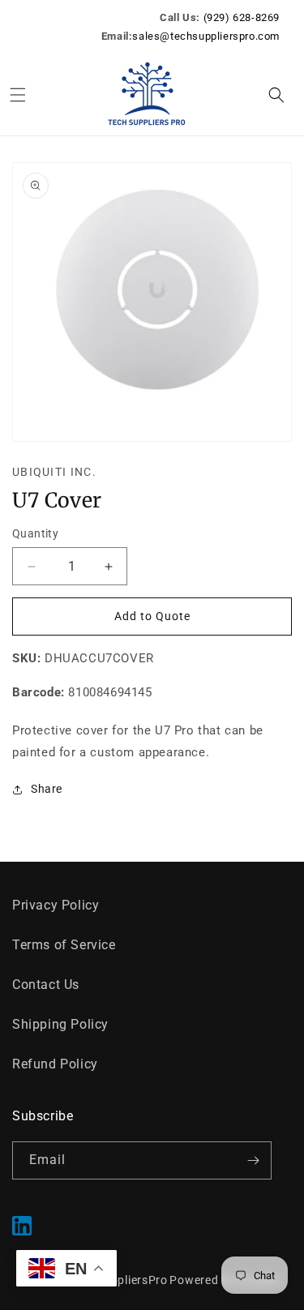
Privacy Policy (55, 905)
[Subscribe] (253, 1160)
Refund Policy (55, 1064)
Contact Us (45, 984)
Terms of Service (64, 945)
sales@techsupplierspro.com (206, 36)
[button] (18, 95)
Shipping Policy (60, 1024)
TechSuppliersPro (119, 1280)
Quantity (35, 533)
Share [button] (46, 788)
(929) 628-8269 (241, 17)
